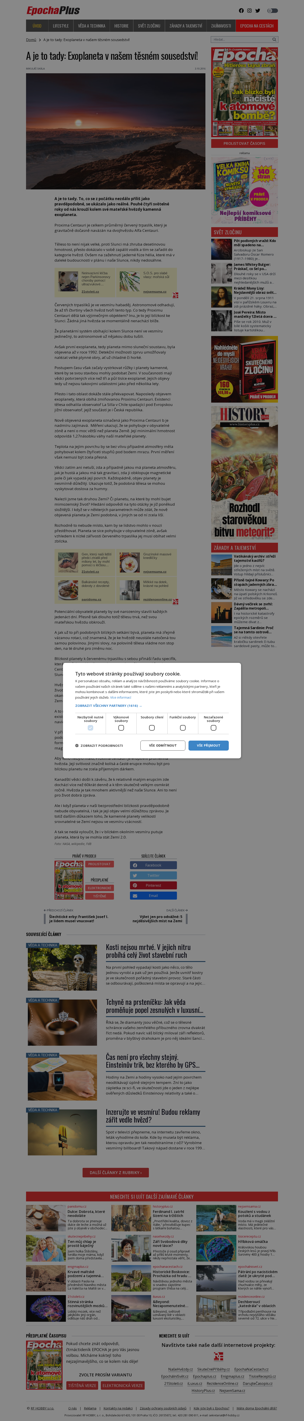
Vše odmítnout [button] (163, 745)
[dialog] (152, 710)
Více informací (120, 697)
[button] (152, 706)
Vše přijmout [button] (208, 745)
